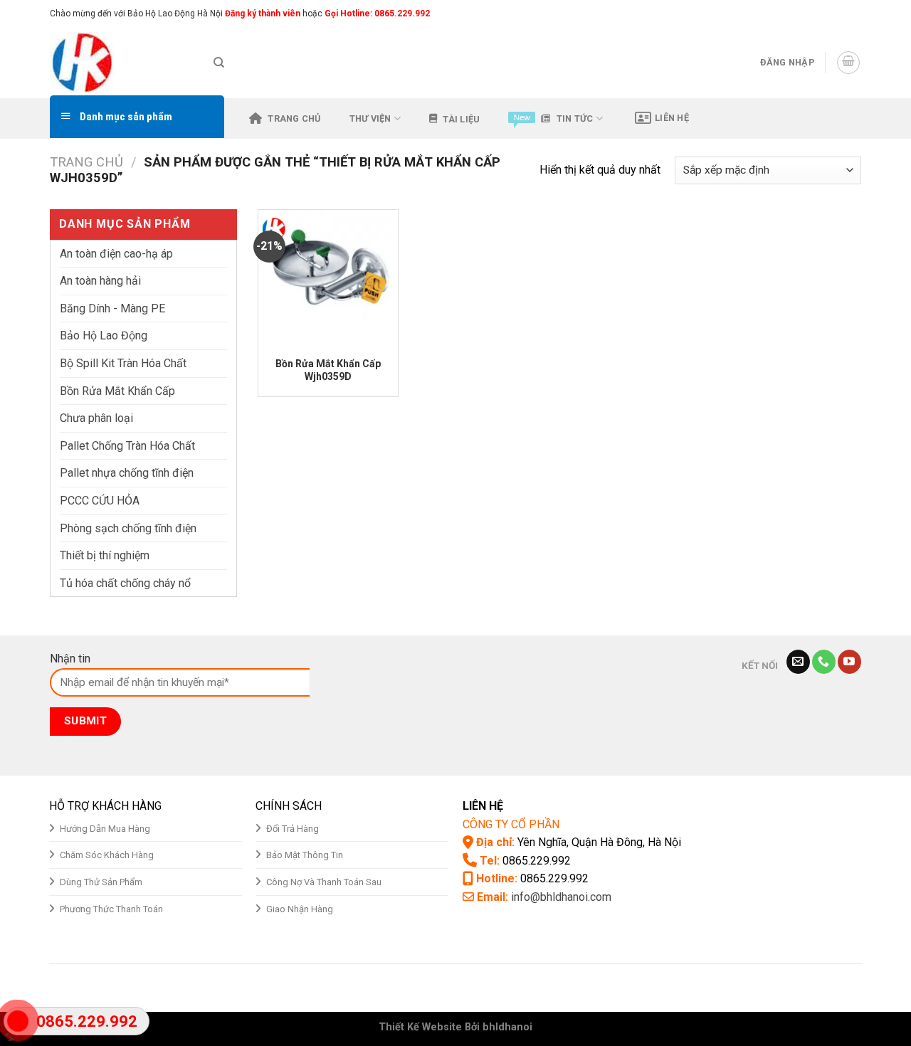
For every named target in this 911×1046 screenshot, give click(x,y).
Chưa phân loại (96, 418)
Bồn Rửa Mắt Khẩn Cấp (117, 391)
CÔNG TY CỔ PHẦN (511, 824)
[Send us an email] (854, 14)
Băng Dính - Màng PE (112, 308)
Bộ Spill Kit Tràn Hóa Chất (123, 363)
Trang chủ (294, 118)
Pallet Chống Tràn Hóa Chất (127, 446)
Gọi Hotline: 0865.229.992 (377, 14)
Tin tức (575, 118)
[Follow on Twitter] (840, 14)
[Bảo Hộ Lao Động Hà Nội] (121, 62)
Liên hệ (672, 117)
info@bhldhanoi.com (561, 897)
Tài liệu (461, 119)
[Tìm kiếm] (219, 62)
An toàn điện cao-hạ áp (116, 253)
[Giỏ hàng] (848, 62)
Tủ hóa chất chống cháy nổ (125, 583)
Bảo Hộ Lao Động (103, 335)
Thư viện (370, 118)
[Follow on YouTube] (849, 662)
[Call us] (824, 662)
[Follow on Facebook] (813, 14)
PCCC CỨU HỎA (99, 500)
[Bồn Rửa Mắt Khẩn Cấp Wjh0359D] (327, 279)
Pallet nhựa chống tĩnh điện (127, 473)
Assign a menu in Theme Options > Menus (712, 13)
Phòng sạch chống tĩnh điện (128, 528)
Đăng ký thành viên (261, 14)
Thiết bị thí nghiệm (104, 555)
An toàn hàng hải (100, 280)
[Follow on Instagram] (827, 14)
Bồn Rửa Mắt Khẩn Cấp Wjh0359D (328, 370)
